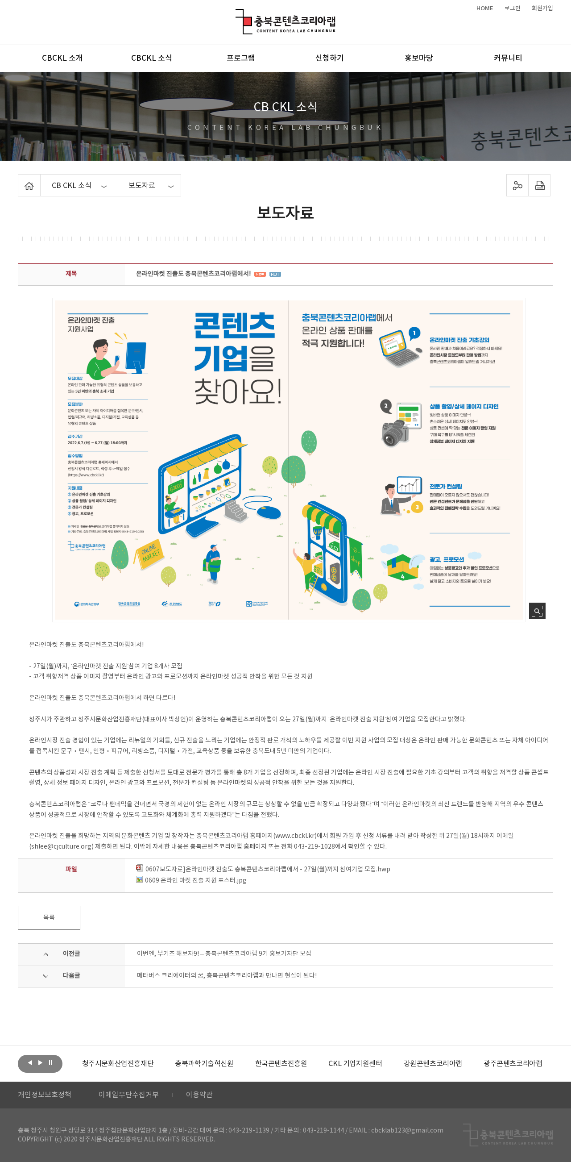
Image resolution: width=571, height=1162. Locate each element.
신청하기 (329, 58)
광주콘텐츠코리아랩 (513, 1064)
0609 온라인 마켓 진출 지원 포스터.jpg (196, 880)
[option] (118, 1064)
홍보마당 (419, 58)
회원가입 (542, 8)
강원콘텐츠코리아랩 (433, 1064)
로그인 (513, 8)
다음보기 (40, 1062)
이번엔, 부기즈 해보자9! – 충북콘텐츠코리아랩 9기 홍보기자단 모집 (224, 954)
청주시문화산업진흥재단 (118, 1064)
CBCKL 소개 (62, 58)
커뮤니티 (508, 58)
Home (20, 179)
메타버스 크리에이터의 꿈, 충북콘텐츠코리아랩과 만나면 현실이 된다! (227, 975)
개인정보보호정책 (44, 1095)
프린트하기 (539, 185)
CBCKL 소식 (151, 58)
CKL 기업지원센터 (355, 1064)
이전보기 (29, 1062)
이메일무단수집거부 (129, 1095)
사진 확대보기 (537, 610)
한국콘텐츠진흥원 (281, 1064)
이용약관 (199, 1095)
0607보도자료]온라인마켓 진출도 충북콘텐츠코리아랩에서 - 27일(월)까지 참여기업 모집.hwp (267, 869)
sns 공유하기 (517, 185)
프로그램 (241, 58)
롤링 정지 (50, 1062)
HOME (484, 8)
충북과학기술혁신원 (204, 1064)
